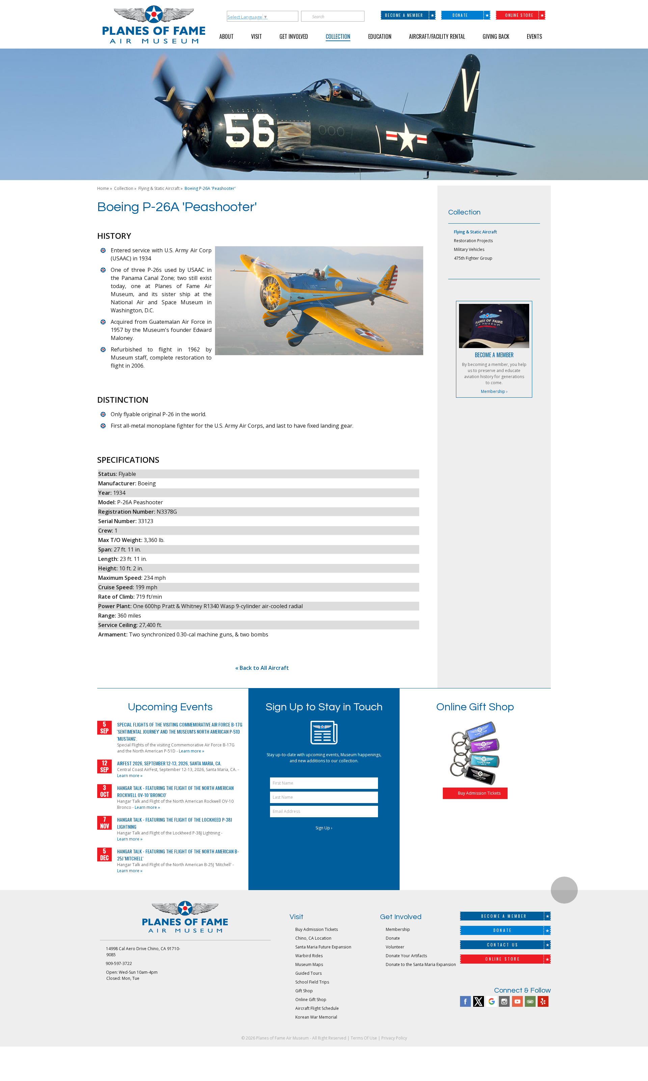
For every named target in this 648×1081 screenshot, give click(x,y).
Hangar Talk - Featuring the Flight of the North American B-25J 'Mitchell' (178, 855)
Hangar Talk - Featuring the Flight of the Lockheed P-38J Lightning (174, 823)
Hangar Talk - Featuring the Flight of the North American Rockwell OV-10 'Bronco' (175, 791)
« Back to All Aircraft (262, 668)
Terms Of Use (364, 1038)
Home (103, 188)
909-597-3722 (119, 963)
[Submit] (359, 16)
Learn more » (191, 751)
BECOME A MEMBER (494, 355)
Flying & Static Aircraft (159, 188)
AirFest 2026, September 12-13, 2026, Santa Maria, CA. (169, 763)
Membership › (494, 391)
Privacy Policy (394, 1038)
